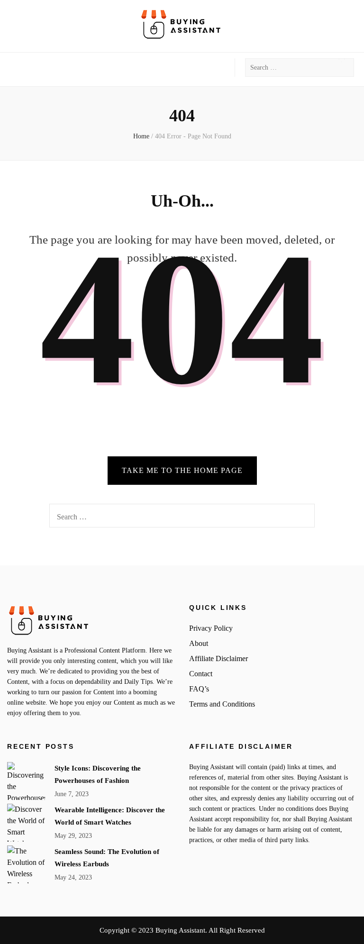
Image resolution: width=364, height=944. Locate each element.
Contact (200, 674)
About (198, 643)
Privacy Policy (211, 628)
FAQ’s (199, 689)
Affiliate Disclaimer (218, 658)
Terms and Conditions (222, 704)
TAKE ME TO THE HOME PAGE (182, 470)
